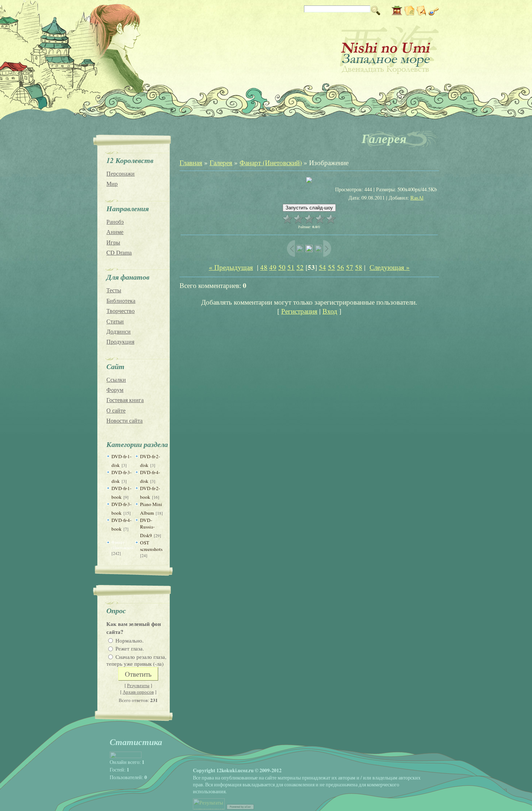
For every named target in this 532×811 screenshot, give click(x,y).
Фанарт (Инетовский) (123, 544)
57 (349, 267)
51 (291, 267)
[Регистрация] (421, 13)
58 (358, 267)
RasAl (416, 197)
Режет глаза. (129, 648)
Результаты (138, 685)
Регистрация (299, 310)
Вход (329, 310)
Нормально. (129, 640)
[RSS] (409, 13)
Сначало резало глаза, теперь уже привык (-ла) (136, 660)
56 (340, 267)
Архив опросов (138, 692)
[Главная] (397, 13)
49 (272, 267)
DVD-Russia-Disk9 (147, 528)
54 (322, 267)
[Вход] (433, 13)
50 (282, 267)
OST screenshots (151, 545)
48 (263, 267)
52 (300, 267)
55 (331, 267)
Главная (191, 162)
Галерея (221, 162)
